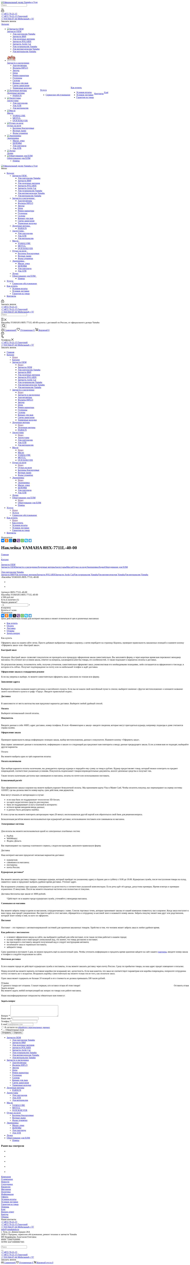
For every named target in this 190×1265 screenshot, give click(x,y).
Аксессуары (18, 231)
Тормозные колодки (27, 223)
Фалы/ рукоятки (25, 258)
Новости (5, 1182)
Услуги (10, 281)
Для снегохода (24, 268)
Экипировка (18, 261)
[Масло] (23, 110)
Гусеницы (22, 213)
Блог (3, 1209)
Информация (7, 1194)
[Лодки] (23, 151)
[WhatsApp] (22, 540)
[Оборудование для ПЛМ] (23, 156)
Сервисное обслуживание (24, 283)
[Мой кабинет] (2, 11)
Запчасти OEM (20, 175)
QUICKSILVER (25, 248)
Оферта (4, 1197)
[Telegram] (30, 540)
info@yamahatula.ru (10, 1229)
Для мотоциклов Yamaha (29, 196)
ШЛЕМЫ (22, 266)
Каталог (10, 173)
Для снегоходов (25, 233)
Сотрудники (7, 1184)
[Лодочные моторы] (23, 90)
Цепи (20, 208)
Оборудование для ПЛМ (24, 276)
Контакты (11, 296)
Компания (6, 1177)
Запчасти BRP (24, 180)
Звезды (21, 206)
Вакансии (5, 1187)
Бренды (4, 1214)
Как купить (12, 286)
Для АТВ (22, 236)
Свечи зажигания (26, 221)
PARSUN (22, 228)
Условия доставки (20, 291)
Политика (6, 1192)
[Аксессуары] (23, 98)
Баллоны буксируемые (28, 253)
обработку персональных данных (34, 1027)
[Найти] (2, 8)
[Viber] (18, 540)
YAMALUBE (24, 243)
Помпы (21, 278)
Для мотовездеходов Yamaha (31, 193)
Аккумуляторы (25, 201)
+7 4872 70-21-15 (9, 14)
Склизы (21, 216)
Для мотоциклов (26, 238)
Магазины (6, 1189)
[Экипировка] (23, 135)
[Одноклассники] (6, 540)
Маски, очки (24, 263)
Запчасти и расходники (23, 198)
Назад (15, 357)
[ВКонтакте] (2, 540)
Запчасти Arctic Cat (27, 188)
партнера (162, 952)
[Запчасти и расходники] (23, 57)
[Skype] (26, 540)
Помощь (5, 1207)
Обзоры (4, 1217)
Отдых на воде (19, 251)
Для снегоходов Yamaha (29, 178)
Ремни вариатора (26, 211)
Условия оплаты (20, 288)
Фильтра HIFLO (25, 203)
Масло (15, 241)
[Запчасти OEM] (23, 29)
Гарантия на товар (21, 293)
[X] (14, 540)
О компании (7, 1179)
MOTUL (22, 246)
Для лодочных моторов (29, 183)
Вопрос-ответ (7, 1212)
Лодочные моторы (21, 226)
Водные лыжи (24, 256)
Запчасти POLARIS (27, 185)
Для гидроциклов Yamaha (30, 191)
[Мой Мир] (10, 540)
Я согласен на (27, 1027)
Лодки (15, 273)
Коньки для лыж (25, 218)
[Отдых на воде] (23, 123)
